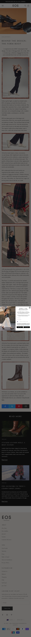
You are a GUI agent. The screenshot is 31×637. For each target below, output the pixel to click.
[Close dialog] (29, 307)
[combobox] (18, 321)
